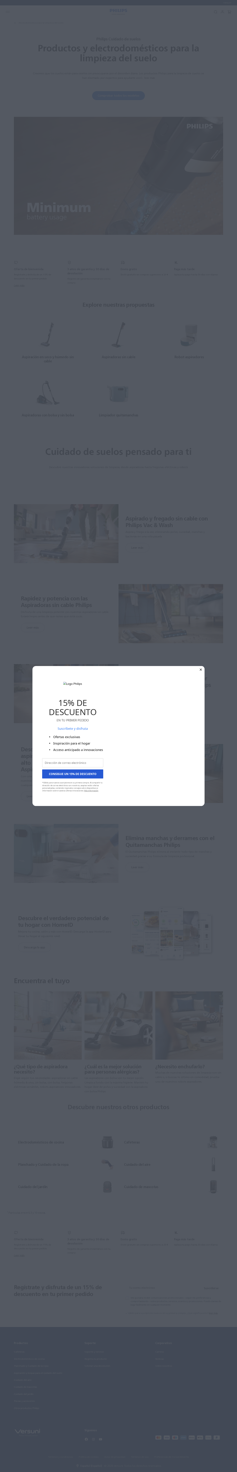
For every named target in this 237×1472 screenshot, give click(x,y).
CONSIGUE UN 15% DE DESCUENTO (72, 774)
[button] (201, 669)
